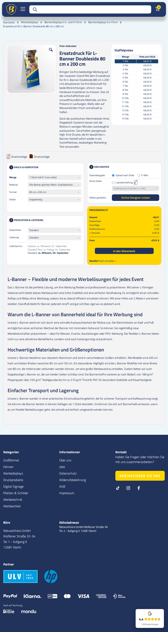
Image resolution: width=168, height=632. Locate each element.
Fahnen (8, 466)
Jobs (62, 466)
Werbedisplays (29, 22)
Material (13, 185)
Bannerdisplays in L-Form (103, 22)
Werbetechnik (12, 499)
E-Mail (144, 175)
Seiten (12, 199)
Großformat (11, 460)
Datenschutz (68, 473)
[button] (51, 53)
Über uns (65, 460)
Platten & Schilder (15, 492)
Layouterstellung (124, 182)
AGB (62, 486)
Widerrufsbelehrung (72, 479)
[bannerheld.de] (11, 9)
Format (13, 192)
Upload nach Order (125, 175)
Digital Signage (13, 486)
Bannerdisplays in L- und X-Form (63, 22)
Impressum (66, 492)
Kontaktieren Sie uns (140, 475)
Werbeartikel (12, 506)
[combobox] (90, 9)
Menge (12, 177)
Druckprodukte (13, 479)
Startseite (9, 22)
